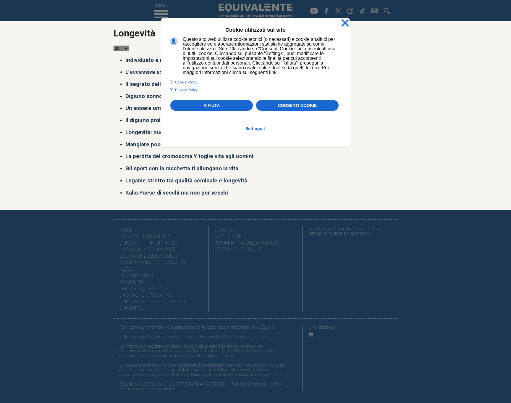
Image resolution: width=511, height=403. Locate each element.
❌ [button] (345, 23)
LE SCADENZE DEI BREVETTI (149, 256)
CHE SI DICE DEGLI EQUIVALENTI (154, 301)
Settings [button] (255, 128)
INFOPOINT (131, 282)
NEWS (125, 269)
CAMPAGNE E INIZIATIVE (145, 295)
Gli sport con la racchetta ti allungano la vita (181, 168)
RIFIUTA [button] (211, 105)
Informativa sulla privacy (246, 243)
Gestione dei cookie (238, 249)
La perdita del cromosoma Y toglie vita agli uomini (189, 156)
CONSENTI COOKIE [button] (297, 105)
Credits (223, 230)
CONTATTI (130, 308)
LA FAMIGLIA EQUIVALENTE (148, 249)
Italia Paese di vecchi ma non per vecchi (176, 193)
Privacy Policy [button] (186, 90)
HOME (125, 230)
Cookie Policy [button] (186, 82)
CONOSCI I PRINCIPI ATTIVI (149, 243)
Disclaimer (227, 236)
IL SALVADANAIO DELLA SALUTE (153, 262)
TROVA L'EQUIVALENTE (143, 288)
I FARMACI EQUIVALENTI (145, 236)
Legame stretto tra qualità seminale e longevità (186, 180)
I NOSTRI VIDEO (136, 275)
